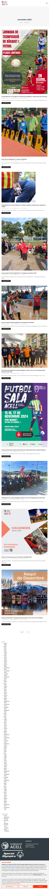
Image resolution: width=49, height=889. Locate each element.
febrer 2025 (5, 695)
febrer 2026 (5, 662)
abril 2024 (5, 723)
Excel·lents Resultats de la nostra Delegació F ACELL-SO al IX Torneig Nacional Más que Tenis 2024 (23, 371)
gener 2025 (5, 699)
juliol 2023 (5, 750)
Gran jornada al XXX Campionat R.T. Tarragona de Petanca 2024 (19, 273)
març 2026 (5, 659)
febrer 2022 (5, 799)
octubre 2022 (6, 778)
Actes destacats (24, 98)
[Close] (47, 861)
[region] (24, 874)
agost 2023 (5, 747)
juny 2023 (5, 753)
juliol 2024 (5, 714)
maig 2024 (5, 720)
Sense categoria (6, 830)
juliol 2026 (5, 647)
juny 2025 (5, 683)
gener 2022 (5, 802)
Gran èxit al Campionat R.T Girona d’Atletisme (14, 159)
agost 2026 (5, 644)
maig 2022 (5, 790)
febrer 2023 (5, 765)
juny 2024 (5, 717)
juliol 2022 (5, 784)
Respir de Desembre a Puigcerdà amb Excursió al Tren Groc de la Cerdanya (22, 617)
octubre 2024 (6, 708)
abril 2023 (5, 759)
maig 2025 (5, 686)
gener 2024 (5, 732)
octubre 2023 (6, 741)
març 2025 (5, 692)
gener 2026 (5, 665)
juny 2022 (5, 787)
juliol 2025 (5, 680)
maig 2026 (5, 653)
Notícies (22, 160)
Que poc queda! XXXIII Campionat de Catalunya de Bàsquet (18, 322)
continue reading (6, 328)
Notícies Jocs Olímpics (6, 826)
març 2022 (5, 796)
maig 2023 (5, 756)
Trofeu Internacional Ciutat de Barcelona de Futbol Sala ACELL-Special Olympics (24, 450)
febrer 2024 (5, 729)
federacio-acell (6, 98)
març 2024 (5, 726)
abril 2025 (5, 689)
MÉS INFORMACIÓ (9, 886)
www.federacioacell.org (11, 866)
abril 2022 (5, 793)
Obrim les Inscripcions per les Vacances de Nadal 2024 (16, 557)
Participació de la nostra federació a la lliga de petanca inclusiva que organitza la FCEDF (24, 205)
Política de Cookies (16, 883)
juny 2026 (5, 650)
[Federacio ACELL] (5, 3)
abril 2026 (5, 656)
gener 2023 (5, 768)
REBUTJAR (25, 886)
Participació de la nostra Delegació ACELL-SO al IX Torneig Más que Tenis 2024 (23, 497)
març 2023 (5, 762)
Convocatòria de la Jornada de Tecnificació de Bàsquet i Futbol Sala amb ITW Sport (24, 96)
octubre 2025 (6, 674)
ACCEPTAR (40, 886)
